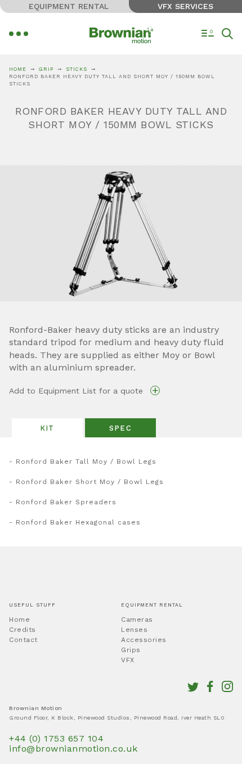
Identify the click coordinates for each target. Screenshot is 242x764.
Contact (23, 640)
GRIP (46, 69)
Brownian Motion (121, 35)
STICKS (76, 69)
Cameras (137, 619)
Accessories (144, 640)
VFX (128, 660)
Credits (22, 630)
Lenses (134, 630)
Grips (131, 650)
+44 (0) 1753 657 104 (56, 738)
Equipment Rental (69, 6)
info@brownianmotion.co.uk (73, 748)
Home (17, 69)
